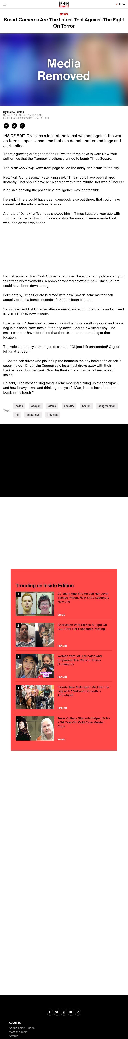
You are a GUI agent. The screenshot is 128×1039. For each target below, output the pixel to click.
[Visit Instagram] (64, 1012)
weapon (35, 406)
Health (62, 646)
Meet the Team (18, 1032)
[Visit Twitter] (57, 1012)
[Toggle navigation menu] (4, 4)
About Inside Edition (22, 1028)
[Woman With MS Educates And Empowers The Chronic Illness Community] (64, 666)
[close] (124, 428)
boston (86, 406)
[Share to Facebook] (6, 126)
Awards (13, 1036)
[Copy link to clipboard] (22, 126)
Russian (53, 414)
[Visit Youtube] (71, 1012)
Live (122, 4)
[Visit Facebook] (50, 1012)
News (64, 14)
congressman (107, 406)
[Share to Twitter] (14, 126)
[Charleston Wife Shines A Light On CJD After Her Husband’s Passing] (64, 635)
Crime (61, 615)
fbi (17, 414)
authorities (33, 414)
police (19, 406)
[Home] (64, 4)
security (69, 406)
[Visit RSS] (78, 1012)
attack (52, 406)
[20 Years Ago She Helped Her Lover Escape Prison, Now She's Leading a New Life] (64, 604)
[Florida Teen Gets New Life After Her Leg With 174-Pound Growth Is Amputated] (64, 697)
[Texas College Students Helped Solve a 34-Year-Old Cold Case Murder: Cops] (64, 728)
